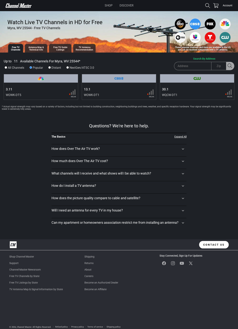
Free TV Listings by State (23, 282)
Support (14, 263)
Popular (38, 67)
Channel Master (24, 327)
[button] (108, 5)
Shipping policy (113, 327)
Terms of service (95, 327)
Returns (89, 263)
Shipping (89, 256)
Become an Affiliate (95, 289)
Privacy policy (77, 327)
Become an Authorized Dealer (101, 282)
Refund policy (61, 327)
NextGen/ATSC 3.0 (82, 67)
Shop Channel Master (21, 256)
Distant (56, 67)
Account (227, 6)
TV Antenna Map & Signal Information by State (36, 289)
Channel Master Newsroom (25, 269)
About (87, 269)
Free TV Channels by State (24, 276)
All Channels (16, 67)
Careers (88, 276)
